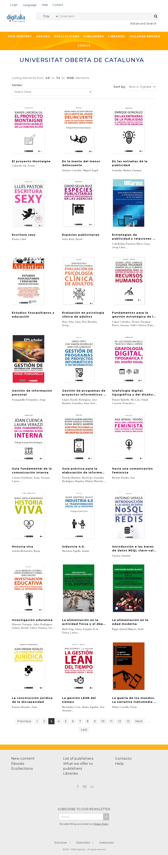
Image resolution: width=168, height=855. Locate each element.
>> (106, 817)
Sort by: (120, 87)
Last (84, 729)
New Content (20, 36)
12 (119, 721)
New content (23, 758)
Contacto (123, 758)
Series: (17, 85)
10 (103, 721)
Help (119, 764)
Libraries (116, 36)
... (149, 721)
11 (111, 721)
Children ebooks (144, 36)
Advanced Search (143, 23)
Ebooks (43, 36)
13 (128, 721)
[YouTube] (84, 787)
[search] (156, 16)
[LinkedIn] (92, 787)
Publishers (94, 36)
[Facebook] (78, 787)
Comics (84, 45)
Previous (24, 721)
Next (139, 721)
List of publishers (78, 758)
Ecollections (66, 36)
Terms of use (60, 842)
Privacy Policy (101, 823)
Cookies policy (106, 842)
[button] (14, 4)
